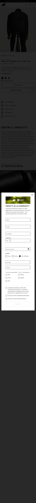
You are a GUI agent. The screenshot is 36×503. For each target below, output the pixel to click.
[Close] (32, 195)
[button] (18, 262)
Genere (8, 253)
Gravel (9, 277)
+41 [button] (7, 240)
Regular (22, 277)
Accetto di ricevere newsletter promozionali (18, 295)
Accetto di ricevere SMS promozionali (17, 298)
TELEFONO (8, 238)
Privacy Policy (17, 289)
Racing (22, 274)
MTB (9, 281)
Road (9, 274)
